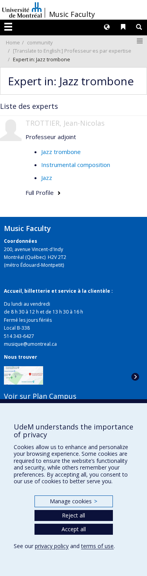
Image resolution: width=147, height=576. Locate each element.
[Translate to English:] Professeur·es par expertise (72, 50)
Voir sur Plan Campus (40, 396)
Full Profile (39, 192)
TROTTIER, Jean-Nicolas (65, 123)
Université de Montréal (22, 10)
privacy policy (52, 546)
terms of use (97, 546)
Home (13, 42)
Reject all (73, 515)
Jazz (46, 178)
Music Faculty (72, 14)
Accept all (74, 529)
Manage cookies (73, 501)
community (40, 42)
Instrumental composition (75, 165)
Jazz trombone (61, 152)
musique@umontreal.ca (30, 344)
